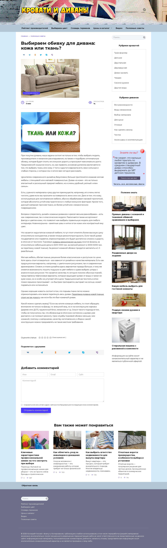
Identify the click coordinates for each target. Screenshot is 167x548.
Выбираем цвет (59, 28)
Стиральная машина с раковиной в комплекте (125, 347)
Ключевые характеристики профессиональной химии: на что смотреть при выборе (34, 458)
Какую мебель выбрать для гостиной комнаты (127, 287)
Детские (118, 58)
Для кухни (118, 120)
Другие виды (120, 88)
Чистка (117, 135)
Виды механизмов (122, 110)
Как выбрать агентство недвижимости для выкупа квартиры (99, 455)
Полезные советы (135, 28)
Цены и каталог (101, 28)
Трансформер (120, 53)
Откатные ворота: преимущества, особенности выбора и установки (131, 456)
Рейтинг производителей (35, 28)
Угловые (118, 125)
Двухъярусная (120, 68)
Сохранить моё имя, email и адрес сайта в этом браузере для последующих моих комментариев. (61, 405)
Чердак (117, 78)
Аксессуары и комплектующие (128, 140)
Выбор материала (122, 115)
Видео (119, 28)
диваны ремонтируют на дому (67, 242)
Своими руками (121, 83)
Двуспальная (120, 63)
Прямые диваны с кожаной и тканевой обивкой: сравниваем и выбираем (128, 217)
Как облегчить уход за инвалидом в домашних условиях (66, 455)
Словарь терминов (80, 28)
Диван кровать (121, 73)
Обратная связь (30, 485)
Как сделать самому (123, 130)
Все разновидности (123, 105)
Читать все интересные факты (129, 184)
